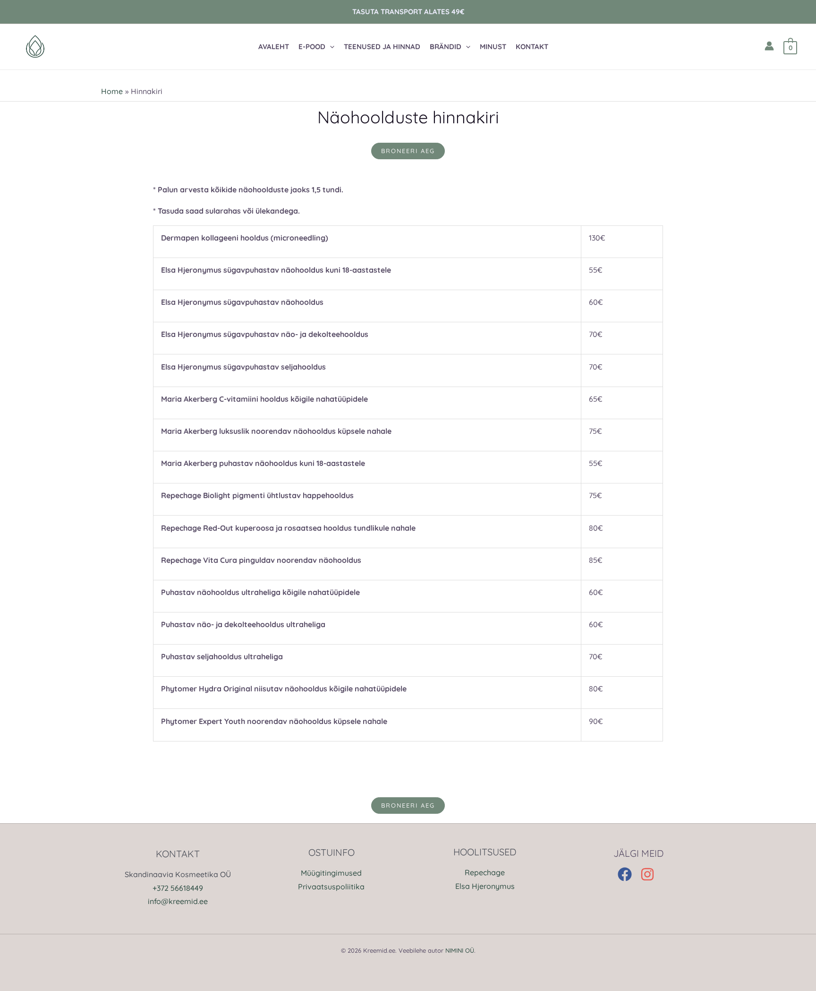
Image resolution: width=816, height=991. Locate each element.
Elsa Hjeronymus (485, 886)
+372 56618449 (178, 888)
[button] (321, 46)
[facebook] (628, 874)
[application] (329, 46)
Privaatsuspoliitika (331, 886)
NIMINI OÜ (459, 950)
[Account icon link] (769, 46)
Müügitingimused (331, 873)
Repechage (485, 872)
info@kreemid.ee (178, 901)
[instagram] (649, 874)
